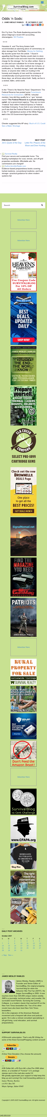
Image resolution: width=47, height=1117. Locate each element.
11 (27, 943)
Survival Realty (9, 154)
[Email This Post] (25, 25)
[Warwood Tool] (23, 911)
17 (21, 946)
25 (27, 948)
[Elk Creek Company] (23, 446)
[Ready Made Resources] (23, 406)
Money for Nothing (35, 51)
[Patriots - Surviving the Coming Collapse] (23, 617)
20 (40, 946)
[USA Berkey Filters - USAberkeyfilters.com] (23, 699)
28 (3, 950)
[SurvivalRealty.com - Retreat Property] (23, 672)
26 (34, 948)
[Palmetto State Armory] (23, 319)
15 (9, 946)
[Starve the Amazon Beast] (23, 754)
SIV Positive (18, 37)
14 (3, 946)
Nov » (10, 955)
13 (40, 943)
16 (15, 946)
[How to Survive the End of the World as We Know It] (23, 365)
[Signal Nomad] (23, 536)
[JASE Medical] (23, 884)
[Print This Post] (23, 25)
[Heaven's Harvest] (23, 271)
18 (27, 946)
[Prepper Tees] (23, 856)
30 (15, 950)
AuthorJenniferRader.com (14, 166)
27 (40, 948)
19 (34, 946)
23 (15, 948)
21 (3, 948)
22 (9, 948)
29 (9, 950)
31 (21, 950)
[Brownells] (23, 491)
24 (21, 948)
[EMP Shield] (23, 726)
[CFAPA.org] (23, 829)
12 (34, 943)
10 (21, 943)
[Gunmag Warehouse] (23, 577)
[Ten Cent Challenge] (23, 802)
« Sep (4, 955)
